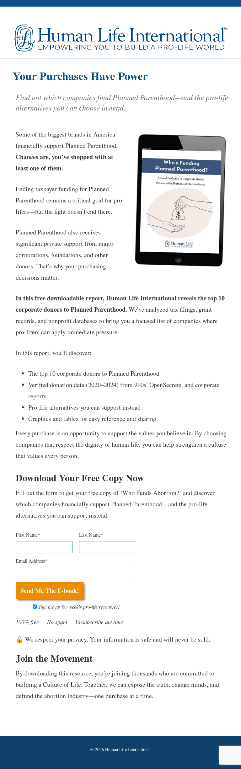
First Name (27, 534)
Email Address (30, 560)
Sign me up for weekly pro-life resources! (78, 606)
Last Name (90, 534)
